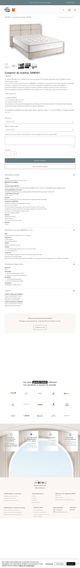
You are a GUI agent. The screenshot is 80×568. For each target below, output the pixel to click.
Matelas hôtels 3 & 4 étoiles (11, 496)
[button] (75, 10)
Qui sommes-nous (38, 510)
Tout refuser (60, 564)
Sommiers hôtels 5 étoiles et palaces (13, 512)
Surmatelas (34, 500)
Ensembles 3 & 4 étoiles (10, 498)
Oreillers (34, 496)
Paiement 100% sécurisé (40, 485)
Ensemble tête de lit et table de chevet (64, 499)
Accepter (71, 564)
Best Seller (72, 509)
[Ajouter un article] (14, 153)
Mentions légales (38, 516)
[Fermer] (77, 563)
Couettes (34, 498)
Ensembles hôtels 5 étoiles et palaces (13, 514)
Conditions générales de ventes (41, 514)
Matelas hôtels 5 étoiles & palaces (12, 510)
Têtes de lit (58, 495)
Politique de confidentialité (40, 512)
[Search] (63, 10)
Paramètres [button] (49, 564)
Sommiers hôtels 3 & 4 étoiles (11, 500)
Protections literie (36, 502)
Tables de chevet (59, 497)
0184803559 (59, 510)
